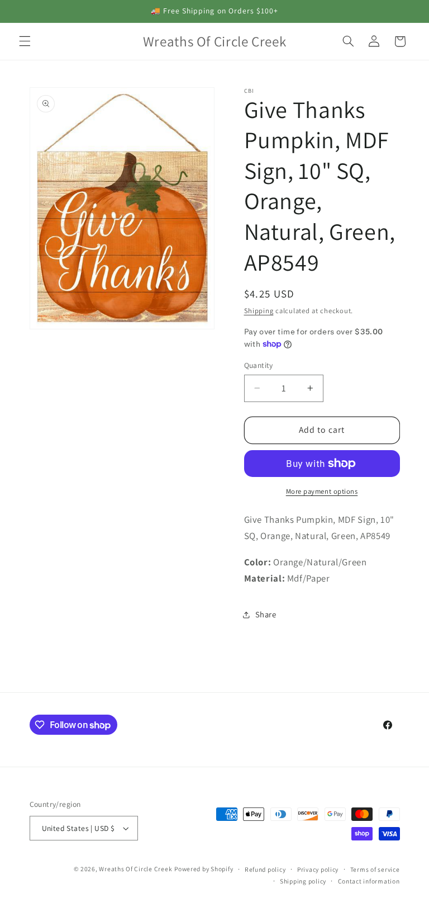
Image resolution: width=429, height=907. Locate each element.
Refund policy (265, 869)
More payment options (322, 491)
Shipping (259, 310)
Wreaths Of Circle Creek (135, 869)
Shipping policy (303, 881)
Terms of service (375, 869)
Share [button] (266, 614)
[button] (24, 41)
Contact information (369, 881)
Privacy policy (318, 869)
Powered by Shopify (203, 869)
